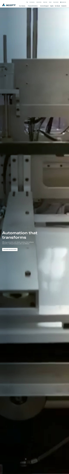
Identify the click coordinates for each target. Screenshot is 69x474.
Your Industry (22, 6)
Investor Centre (38, 2)
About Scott (45, 2)
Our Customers (32, 2)
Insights (52, 6)
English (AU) (64, 2)
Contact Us (63, 6)
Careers (50, 2)
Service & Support (44, 6)
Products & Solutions (33, 6)
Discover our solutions (9, 249)
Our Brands (57, 6)
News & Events (55, 2)
